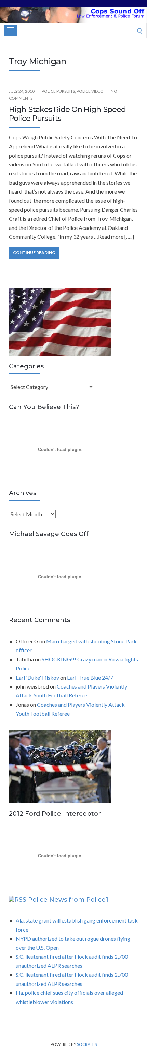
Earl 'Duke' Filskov (37, 677)
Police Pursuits (58, 91)
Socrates (87, 1044)
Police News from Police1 (68, 899)
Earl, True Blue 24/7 (90, 677)
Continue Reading (34, 252)
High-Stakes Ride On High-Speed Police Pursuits (67, 114)
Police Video (90, 91)
